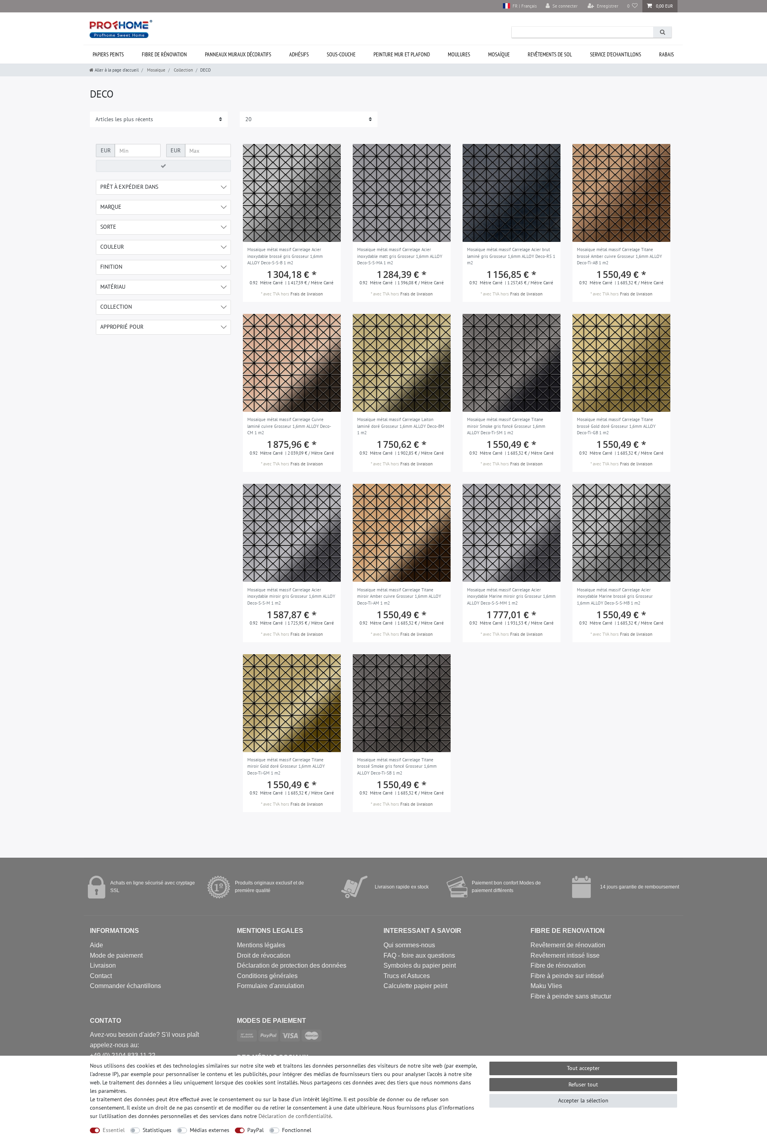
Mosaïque (499, 54)
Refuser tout (583, 1084)
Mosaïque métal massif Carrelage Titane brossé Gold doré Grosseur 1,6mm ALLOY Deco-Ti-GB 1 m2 (616, 426)
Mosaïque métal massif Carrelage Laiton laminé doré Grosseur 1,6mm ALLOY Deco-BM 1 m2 (400, 426)
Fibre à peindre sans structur (571, 996)
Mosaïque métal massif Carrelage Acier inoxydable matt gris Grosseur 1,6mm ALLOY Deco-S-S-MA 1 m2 (399, 256)
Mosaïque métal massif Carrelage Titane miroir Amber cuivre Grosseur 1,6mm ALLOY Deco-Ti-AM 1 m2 (399, 596)
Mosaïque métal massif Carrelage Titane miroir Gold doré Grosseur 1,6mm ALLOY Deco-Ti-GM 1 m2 (286, 766)
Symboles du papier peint (420, 965)
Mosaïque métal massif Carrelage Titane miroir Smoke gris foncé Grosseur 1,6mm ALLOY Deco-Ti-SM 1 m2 (506, 426)
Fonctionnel (296, 1130)
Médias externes (209, 1130)
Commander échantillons (125, 985)
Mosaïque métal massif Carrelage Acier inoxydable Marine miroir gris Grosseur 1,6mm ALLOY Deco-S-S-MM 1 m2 (511, 596)
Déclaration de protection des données (291, 965)
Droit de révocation (263, 955)
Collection (183, 70)
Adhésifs (299, 54)
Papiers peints (108, 54)
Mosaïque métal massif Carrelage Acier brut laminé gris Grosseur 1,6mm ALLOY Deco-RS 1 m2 (511, 256)
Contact (101, 975)
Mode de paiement (116, 955)
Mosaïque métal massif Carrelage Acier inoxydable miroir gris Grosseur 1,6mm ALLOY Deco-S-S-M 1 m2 (291, 596)
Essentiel (114, 1130)
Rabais (666, 54)
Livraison (103, 965)
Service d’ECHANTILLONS (615, 54)
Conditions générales (267, 975)
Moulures (459, 54)
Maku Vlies (546, 985)
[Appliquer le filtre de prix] (163, 166)
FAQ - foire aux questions (419, 955)
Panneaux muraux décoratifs (238, 54)
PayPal (255, 1130)
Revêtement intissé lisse (565, 955)
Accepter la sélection (583, 1100)
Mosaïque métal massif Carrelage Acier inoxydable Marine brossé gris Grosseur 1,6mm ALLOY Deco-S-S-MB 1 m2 (615, 596)
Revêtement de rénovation (568, 945)
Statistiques (157, 1130)
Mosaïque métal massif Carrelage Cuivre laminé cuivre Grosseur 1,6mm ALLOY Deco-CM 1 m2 (289, 426)
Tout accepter (583, 1068)
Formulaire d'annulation (270, 985)
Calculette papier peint (415, 985)
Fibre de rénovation (164, 54)
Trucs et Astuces (407, 975)
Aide (96, 945)
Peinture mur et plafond (402, 54)
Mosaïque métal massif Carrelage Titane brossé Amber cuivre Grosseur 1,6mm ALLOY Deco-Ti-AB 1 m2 (619, 256)
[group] (292, 193)
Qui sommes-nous (409, 945)
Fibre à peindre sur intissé (567, 975)
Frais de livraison (306, 294)
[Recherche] (662, 32)
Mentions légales (261, 945)
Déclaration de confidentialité (294, 1116)
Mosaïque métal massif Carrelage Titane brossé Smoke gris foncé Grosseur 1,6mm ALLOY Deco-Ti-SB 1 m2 (397, 766)
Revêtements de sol (550, 54)
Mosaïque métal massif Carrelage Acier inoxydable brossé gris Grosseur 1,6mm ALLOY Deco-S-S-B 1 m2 (285, 256)
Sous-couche (341, 54)
